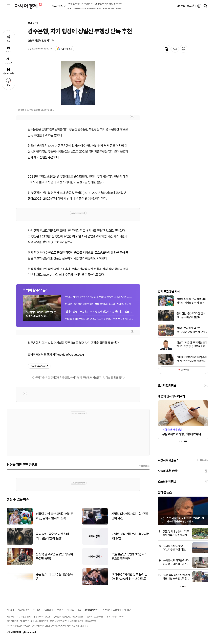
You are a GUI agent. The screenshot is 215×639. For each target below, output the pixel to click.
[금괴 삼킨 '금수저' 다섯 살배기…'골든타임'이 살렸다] (166, 320)
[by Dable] (144, 466)
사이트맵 (127, 609)
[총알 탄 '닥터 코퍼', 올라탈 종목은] (20, 584)
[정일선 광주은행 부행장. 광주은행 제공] (78, 83)
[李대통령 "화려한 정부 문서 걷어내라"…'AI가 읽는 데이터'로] (95, 584)
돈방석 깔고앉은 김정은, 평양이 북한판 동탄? (54, 556)
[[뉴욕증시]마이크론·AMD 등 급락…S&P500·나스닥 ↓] (200, 567)
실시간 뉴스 (57, 6)
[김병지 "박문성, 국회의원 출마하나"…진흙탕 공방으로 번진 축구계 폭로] (166, 349)
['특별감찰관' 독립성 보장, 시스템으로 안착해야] (95, 564)
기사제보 (70, 609)
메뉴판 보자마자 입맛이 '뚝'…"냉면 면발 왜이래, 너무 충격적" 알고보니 (192, 330)
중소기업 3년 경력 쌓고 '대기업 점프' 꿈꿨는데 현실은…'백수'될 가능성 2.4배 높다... (99, 304)
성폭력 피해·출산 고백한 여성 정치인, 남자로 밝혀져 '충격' (191, 300)
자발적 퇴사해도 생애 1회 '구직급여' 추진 (130, 516)
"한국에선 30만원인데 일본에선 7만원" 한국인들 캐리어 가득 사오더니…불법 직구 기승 (192, 359)
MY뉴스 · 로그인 (185, 5)
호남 (37, 23)
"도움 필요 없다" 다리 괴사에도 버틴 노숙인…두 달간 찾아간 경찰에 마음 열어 (176, 578)
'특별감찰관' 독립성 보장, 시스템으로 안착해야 (129, 556)
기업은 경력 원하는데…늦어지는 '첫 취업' (130, 536)
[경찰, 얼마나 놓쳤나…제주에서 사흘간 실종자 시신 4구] (200, 538)
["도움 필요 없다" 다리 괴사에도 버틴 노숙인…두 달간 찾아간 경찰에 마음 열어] (200, 581)
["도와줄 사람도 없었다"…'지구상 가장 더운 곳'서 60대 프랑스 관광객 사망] (200, 552)
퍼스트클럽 (48, 609)
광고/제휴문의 (23, 609)
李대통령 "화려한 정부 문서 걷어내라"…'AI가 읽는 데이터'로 (129, 576)
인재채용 (36, 609)
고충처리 (117, 609)
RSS (79, 609)
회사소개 (10, 609)
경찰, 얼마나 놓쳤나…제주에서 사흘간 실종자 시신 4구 (175, 535)
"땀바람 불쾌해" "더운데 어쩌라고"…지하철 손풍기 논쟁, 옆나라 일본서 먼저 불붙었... (99, 319)
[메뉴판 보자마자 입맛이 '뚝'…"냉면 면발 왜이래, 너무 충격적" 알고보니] (166, 335)
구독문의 (59, 609)
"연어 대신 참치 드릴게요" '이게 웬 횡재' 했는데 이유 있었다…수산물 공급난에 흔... (99, 311)
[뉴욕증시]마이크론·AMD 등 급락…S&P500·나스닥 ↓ (175, 564)
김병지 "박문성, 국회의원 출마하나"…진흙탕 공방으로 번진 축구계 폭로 (192, 344)
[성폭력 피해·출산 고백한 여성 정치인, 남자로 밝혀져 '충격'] (166, 305)
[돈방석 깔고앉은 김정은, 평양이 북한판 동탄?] (20, 564)
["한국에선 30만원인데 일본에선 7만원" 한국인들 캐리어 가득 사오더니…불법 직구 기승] (166, 364)
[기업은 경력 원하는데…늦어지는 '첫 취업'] (95, 544)
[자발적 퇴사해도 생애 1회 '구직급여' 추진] (95, 523)
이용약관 (106, 609)
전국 (30, 23)
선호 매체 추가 (66, 49)
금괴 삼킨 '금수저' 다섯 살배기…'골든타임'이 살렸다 (191, 315)
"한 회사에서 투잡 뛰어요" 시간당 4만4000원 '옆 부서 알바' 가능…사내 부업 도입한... (99, 296)
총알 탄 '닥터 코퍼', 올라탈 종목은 (54, 576)
